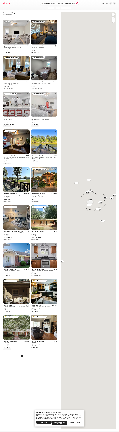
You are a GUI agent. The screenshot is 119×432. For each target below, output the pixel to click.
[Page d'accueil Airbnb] (6, 3)
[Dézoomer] (113, 18)
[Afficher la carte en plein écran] (113, 14)
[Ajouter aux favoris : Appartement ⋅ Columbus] (28, 21)
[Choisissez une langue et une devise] (110, 3)
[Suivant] (41, 356)
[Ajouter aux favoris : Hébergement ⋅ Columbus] (55, 21)
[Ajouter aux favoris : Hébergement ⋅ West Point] (28, 169)
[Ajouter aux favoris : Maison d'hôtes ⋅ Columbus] (55, 169)
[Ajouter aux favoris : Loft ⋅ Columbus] (28, 57)
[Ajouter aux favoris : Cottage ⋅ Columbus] (55, 281)
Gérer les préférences (75, 422)
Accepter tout (44, 422)
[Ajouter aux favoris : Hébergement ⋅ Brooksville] (28, 317)
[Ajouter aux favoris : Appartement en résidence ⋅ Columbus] (28, 207)
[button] (7, 52)
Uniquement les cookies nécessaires (59, 423)
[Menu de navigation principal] (114, 3)
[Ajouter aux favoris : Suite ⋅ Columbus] (28, 281)
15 (38, 356)
